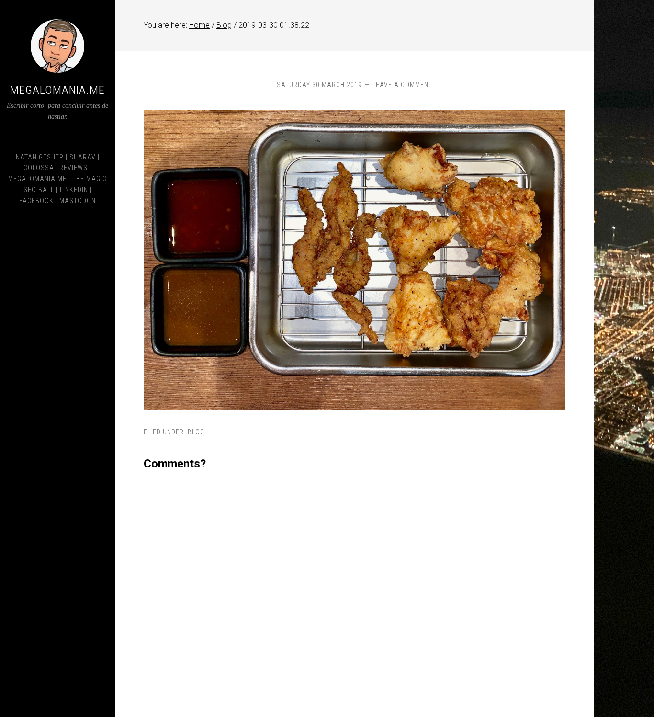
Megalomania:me (37, 178)
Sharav (82, 157)
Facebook (36, 201)
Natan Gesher (40, 157)
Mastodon (77, 201)
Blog (196, 432)
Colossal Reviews (55, 167)
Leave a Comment (402, 85)
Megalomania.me (57, 90)
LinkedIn (74, 189)
